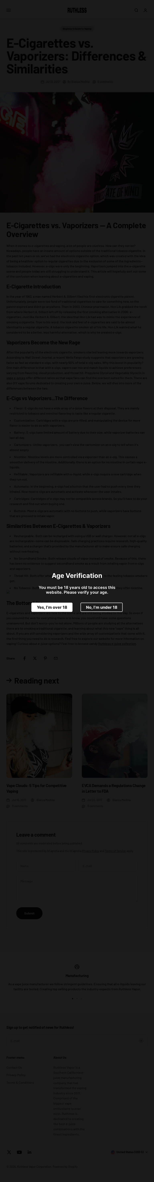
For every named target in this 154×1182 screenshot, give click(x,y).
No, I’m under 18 (101, 607)
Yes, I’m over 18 (52, 607)
